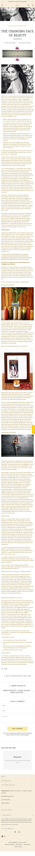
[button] (28, 5)
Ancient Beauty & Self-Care (19, 25)
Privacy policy (27, 844)
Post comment (17, 728)
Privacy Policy (10, 735)
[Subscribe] (33, 815)
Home (9, 25)
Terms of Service (20, 735)
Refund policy (19, 844)
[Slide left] (2, 1)
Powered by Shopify (9, 844)
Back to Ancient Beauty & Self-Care (18, 676)
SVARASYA (14, 842)
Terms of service (18, 846)
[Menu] (2, 5)
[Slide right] (32, 1)
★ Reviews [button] (33, 430)
